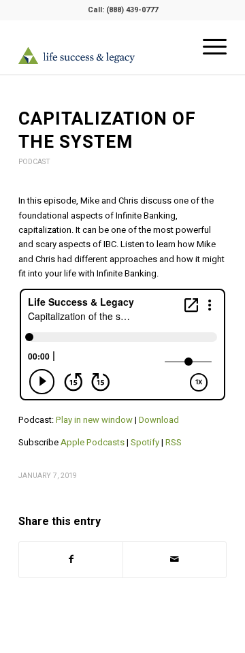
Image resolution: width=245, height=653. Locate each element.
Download (159, 419)
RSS (173, 442)
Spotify (145, 442)
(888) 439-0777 (132, 10)
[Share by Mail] (174, 559)
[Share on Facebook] (70, 559)
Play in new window (94, 419)
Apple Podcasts (93, 442)
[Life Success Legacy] (101, 55)
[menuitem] (208, 47)
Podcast (34, 162)
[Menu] (208, 47)
